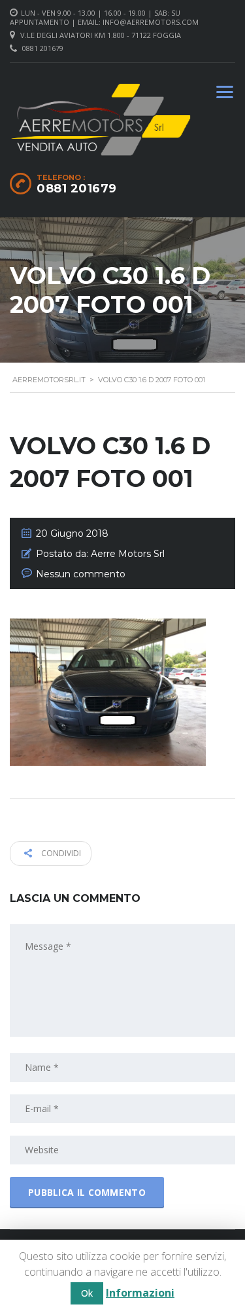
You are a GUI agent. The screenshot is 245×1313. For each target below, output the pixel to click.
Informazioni (140, 1293)
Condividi (60, 853)
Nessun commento (80, 574)
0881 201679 (42, 48)
